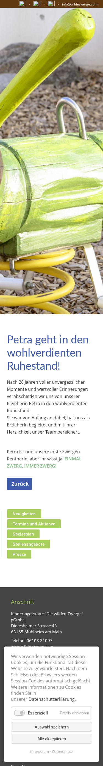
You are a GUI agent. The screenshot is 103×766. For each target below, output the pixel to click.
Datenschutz (62, 751)
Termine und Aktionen (34, 524)
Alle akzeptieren (51, 738)
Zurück (20, 483)
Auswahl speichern (52, 727)
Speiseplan (23, 534)
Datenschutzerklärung (52, 699)
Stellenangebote (28, 544)
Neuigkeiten (24, 513)
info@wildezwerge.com (80, 4)
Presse (19, 554)
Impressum (39, 751)
